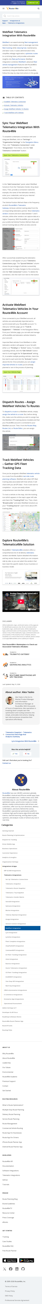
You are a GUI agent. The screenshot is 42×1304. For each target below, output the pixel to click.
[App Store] (9, 1260)
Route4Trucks (7, 1026)
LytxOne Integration (13, 937)
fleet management (31, 42)
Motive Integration (12, 910)
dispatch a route (11, 412)
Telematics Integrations (12, 875)
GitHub (5, 1180)
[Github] (23, 1269)
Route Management (9, 1124)
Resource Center (8, 1213)
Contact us (6, 763)
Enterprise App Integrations (14, 999)
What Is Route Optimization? (12, 1105)
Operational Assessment (13, 1003)
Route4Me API (7, 1161)
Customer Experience (9, 853)
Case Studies (7, 1241)
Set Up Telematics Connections (17, 879)
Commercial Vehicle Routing (12, 1128)
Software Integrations (10, 1171)
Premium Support (9, 1081)
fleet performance (18, 59)
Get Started (6, 1090)
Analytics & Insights (9, 857)
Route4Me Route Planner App (12, 1021)
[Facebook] (11, 1269)
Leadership (6, 1063)
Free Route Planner (9, 1251)
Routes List (6, 428)
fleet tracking (7, 48)
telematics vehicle (33, 473)
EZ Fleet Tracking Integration (16, 955)
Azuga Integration (12, 919)
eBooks (5, 1222)
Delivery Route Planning (11, 1114)
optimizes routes (31, 53)
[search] (5, 16)
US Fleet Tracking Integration (16, 972)
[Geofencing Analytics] (5, 665)
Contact (5, 1086)
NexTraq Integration (13, 986)
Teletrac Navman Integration (16, 915)
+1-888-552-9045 (18, 3)
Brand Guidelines (8, 1204)
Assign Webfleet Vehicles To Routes (16, 109)
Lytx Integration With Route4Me (24, 741)
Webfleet (5, 42)
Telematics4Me (17, 550)
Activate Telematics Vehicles (13, 105)
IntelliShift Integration (14, 977)
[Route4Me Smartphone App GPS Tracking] (5, 676)
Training (5, 1237)
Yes (16, 754)
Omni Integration (12, 959)
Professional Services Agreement (17, 1300)
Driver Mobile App (8, 844)
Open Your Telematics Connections (16, 155)
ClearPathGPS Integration (15, 946)
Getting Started (8, 831)
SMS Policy (9, 1296)
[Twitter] (4, 1269)
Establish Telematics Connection (15, 102)
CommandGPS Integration (15, 950)
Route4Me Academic (9, 1077)
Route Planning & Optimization (13, 835)
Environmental (7, 1072)
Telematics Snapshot (13, 884)
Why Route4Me (8, 1053)
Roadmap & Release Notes (11, 1017)
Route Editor (18, 428)
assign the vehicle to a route (12, 414)
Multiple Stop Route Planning (13, 1110)
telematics (30, 553)
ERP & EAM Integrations (12, 871)
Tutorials (5, 1184)
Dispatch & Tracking (9, 840)
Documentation (8, 1166)
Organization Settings (10, 862)
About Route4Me (8, 1058)
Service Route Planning (10, 1119)
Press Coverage (8, 1218)
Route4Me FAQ (7, 1246)
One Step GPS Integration (15, 981)
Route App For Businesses (12, 1133)
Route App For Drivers (10, 1137)
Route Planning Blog (10, 1199)
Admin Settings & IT (9, 1008)
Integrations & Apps (9, 866)
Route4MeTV (7, 1208)
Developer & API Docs (10, 1012)
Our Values (6, 1067)
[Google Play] (26, 1260)
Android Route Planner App (12, 1147)
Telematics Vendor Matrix (15, 897)
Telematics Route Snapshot (15, 888)
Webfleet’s (22, 62)
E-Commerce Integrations (13, 995)
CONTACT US (33, 3)
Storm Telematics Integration (16, 968)
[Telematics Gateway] (5, 654)
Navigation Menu (31, 142)
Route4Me (6, 793)
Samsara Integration (13, 906)
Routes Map (31, 425)
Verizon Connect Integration (16, 924)
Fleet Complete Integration (15, 941)
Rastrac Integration (13, 964)
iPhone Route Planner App (12, 1142)
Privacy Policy (10, 1291)
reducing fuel (21, 48)
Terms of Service (11, 1286)
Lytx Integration (11, 932)
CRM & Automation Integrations (15, 990)
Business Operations (9, 848)
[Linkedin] (17, 1269)
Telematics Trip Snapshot (15, 893)
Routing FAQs (7, 1030)
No (28, 754)
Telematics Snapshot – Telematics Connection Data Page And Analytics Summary (19, 734)
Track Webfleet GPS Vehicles (14, 113)
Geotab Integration (13, 901)
